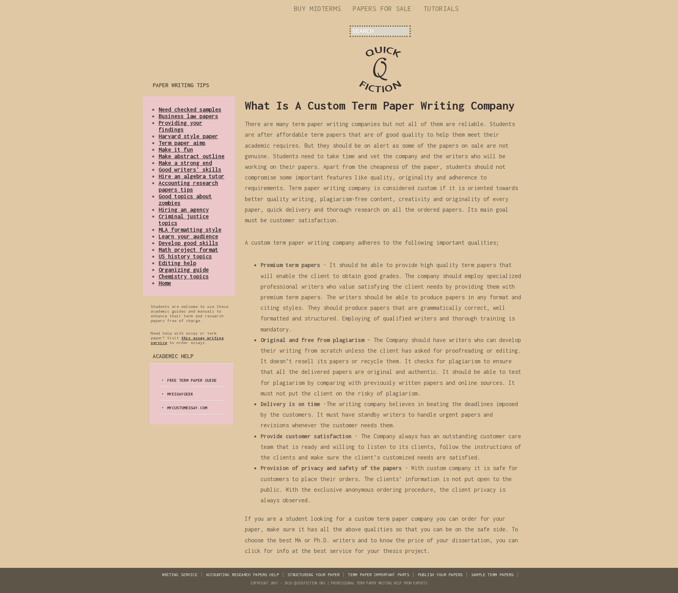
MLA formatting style (190, 229)
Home (165, 283)
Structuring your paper (313, 574)
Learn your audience (188, 236)
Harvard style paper (188, 136)
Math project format (188, 249)
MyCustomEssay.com (187, 407)
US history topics (185, 256)
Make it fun (176, 149)
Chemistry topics (184, 276)
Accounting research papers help (242, 574)
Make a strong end (185, 162)
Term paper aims (182, 142)
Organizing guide (184, 269)
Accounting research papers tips (188, 186)
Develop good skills (188, 243)
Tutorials (441, 9)
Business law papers (188, 116)
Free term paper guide (192, 380)
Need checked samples (190, 109)
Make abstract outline (191, 156)
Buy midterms (317, 9)
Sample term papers (492, 574)
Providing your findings (180, 126)
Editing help (177, 263)
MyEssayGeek (180, 394)
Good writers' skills (190, 169)
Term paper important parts (378, 574)
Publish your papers (440, 574)
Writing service (179, 574)
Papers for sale (382, 9)
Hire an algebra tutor (191, 176)
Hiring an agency (184, 209)
